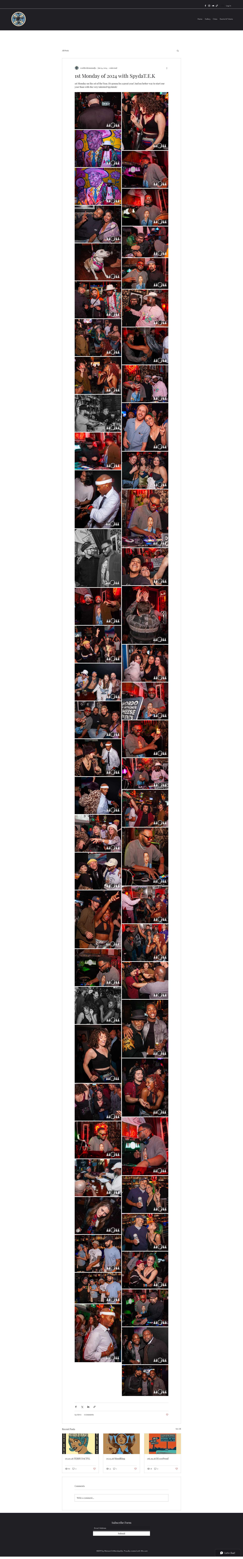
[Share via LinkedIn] (88, 1407)
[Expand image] (98, 110)
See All (178, 1429)
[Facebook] (205, 5)
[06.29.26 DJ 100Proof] (162, 1444)
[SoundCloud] (213, 5)
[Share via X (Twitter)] (82, 1407)
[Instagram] (209, 5)
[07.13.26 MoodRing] (121, 1444)
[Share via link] (94, 1407)
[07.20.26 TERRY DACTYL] (80, 1444)
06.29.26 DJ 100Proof (157, 1458)
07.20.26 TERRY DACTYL (77, 1458)
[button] (178, 51)
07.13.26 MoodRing (115, 1458)
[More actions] (166, 67)
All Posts (65, 50)
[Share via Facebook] (76, 1407)
